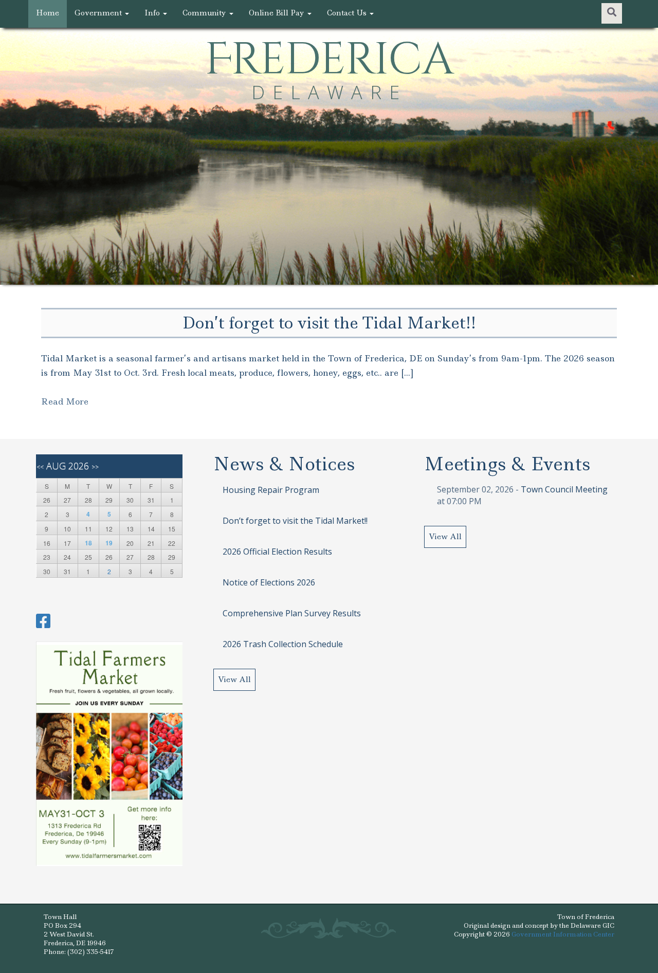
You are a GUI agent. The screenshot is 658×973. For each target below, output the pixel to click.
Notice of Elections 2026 (269, 582)
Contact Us (348, 13)
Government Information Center (562, 934)
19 (109, 542)
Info (153, 13)
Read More (64, 401)
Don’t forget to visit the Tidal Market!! (295, 520)
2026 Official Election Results (277, 551)
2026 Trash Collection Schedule (283, 644)
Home (47, 13)
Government (99, 13)
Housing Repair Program (271, 489)
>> (95, 467)
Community (205, 13)
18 (88, 542)
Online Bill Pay (277, 13)
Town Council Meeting (564, 489)
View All (234, 679)
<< (40, 467)
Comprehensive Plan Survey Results (292, 613)
